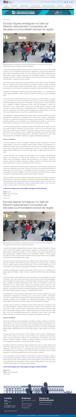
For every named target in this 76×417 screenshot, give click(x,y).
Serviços (68, 6)
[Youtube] (69, 1)
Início (6, 6)
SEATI (57, 415)
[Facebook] (65, 1)
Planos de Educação (48, 6)
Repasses (60, 6)
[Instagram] (72, 1)
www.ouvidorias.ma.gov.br (10, 411)
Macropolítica (24, 6)
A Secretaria (14, 6)
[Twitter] (67, 1)
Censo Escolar (35, 6)
